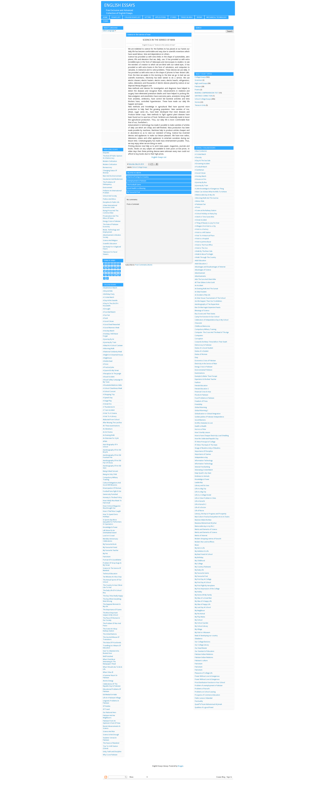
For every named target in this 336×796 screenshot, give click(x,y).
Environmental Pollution (203, 370)
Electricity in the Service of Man (206, 364)
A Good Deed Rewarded (111, 324)
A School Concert (109, 391)
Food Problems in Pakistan (204, 398)
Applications (160, 17)
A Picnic (105, 364)
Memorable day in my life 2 (204, 526)
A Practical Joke (108, 367)
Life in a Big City (200, 489)
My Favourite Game (202, 573)
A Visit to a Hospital (202, 239)
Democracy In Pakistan (203, 345)
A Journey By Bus (201, 182)
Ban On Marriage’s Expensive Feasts (207, 307)
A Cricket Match (108, 297)
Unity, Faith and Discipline (112, 752)
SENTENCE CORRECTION (203, 96)
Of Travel (106, 709)
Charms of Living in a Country (138, 177)
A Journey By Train (109, 342)
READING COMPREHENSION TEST (207, 93)
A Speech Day (107, 398)
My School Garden (201, 623)
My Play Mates (200, 617)
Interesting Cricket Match (204, 470)
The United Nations (110, 634)
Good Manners (200, 420)
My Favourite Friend (110, 547)
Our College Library (202, 645)
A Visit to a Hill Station (203, 232)
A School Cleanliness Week (112, 388)
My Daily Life (199, 570)
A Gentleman (199, 170)
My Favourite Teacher (110, 550)
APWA (105, 441)
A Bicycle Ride (107, 291)
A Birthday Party (108, 294)
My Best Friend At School (203, 554)
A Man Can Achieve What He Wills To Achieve (211, 192)
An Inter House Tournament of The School (210, 298)
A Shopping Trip (109, 394)
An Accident (199, 285)
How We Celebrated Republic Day (206, 439)
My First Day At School (203, 582)
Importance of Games (203, 454)
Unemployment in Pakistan (136, 181)
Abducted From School (111, 420)
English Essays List (158, 157)
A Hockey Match (108, 331)
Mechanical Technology (216, 17)
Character (198, 323)
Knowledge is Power (202, 479)
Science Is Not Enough (111, 735)
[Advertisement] (186, 8)
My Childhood (200, 561)
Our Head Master (201, 648)
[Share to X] (154, 164)
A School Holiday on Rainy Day (206, 214)
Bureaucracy (107, 167)
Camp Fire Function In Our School (207, 317)
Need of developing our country (206, 636)
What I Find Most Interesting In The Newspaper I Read (109, 661)
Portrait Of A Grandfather (112, 560)
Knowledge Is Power (110, 527)
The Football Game (134, 185)
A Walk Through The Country (205, 257)
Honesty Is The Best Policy (112, 497)
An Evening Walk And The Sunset (206, 289)
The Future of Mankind (111, 743)
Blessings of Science (202, 311)
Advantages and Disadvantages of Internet (210, 267)
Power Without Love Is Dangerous (207, 676)
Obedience (198, 639)
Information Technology (204, 460)
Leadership (199, 482)
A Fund (105, 318)
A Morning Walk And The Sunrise (206, 198)
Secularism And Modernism (113, 179)
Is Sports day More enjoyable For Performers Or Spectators (112, 522)
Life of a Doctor (200, 507)
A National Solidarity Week (112, 352)
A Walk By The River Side (203, 251)
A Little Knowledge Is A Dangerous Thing (209, 189)
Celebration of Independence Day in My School (211, 320)
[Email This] (149, 164)
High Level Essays (201, 83)
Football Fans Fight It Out (112, 491)
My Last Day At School (203, 607)
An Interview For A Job (111, 438)
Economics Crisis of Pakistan (205, 361)
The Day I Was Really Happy (113, 596)
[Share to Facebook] (157, 164)
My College (199, 564)
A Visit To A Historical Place (204, 236)
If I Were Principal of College (205, 442)
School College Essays (139, 167)
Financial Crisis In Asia (203, 392)
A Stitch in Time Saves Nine (204, 217)
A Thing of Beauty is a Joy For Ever (207, 223)
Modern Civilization (110, 161)
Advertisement (200, 273)
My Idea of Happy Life (202, 604)
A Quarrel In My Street (111, 370)
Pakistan (198, 86)
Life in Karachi (200, 501)
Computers (199, 335)
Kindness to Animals (202, 476)
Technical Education (110, 574)
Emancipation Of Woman (112, 488)
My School (198, 620)
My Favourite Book (109, 544)
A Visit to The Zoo (201, 248)
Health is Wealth (200, 426)
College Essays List (133, 17)
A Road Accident (108, 377)
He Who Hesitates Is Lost (204, 423)
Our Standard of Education (204, 651)
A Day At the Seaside (110, 300)
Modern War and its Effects (204, 542)
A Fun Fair (106, 315)
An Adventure (107, 429)
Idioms (199, 17)
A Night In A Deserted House (113, 355)
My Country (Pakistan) (203, 567)
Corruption (199, 339)
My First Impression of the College (207, 589)
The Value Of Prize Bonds (112, 643)
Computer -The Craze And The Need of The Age (212, 332)
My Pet (105, 553)
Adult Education (200, 260)
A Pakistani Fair (200, 204)
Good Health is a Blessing (136, 188)
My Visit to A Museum (202, 632)
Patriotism (107, 557)
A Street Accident (201, 220)
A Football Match (201, 167)
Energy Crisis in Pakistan (111, 221)
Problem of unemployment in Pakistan (208, 685)
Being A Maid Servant (110, 471)
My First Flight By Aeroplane (205, 586)
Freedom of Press (201, 401)
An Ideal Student (200, 292)
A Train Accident (109, 410)
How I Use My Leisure (202, 432)
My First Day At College (203, 579)
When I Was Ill (108, 672)
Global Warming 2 (201, 410)
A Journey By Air (108, 339)
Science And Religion (110, 240)
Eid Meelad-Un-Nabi (110, 695)
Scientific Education (110, 244)
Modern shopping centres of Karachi (208, 539)
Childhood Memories (202, 326)
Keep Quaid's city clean (203, 473)
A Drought (106, 309)
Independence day (201, 457)
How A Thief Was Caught (112, 511)
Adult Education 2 (201, 264)
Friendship (198, 404)
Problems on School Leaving (205, 692)
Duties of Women (201, 354)
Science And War (109, 731)
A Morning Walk (108, 348)
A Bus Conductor (201, 151)
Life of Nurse (199, 511)
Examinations (200, 373)
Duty (196, 357)
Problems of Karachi (202, 689)
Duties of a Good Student (204, 348)
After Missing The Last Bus (112, 423)
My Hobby (198, 592)
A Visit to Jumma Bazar (203, 242)
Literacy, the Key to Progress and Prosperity (210, 514)
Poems (105, 21)
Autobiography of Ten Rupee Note (207, 304)
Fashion (198, 382)
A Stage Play (107, 401)
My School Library (201, 626)
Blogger (180, 766)
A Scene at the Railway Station (205, 210)
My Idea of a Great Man (203, 598)
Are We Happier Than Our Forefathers (208, 301)
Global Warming (201, 407)
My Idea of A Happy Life (203, 601)
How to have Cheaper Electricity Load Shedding (212, 436)
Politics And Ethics (109, 199)
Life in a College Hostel (203, 495)
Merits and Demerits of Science (206, 529)
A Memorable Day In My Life (205, 195)
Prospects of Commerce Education (207, 695)
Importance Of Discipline (204, 451)
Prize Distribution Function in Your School (210, 682)
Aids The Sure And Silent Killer (205, 279)
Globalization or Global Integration (207, 414)
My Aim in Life (200, 548)
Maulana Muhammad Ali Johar (206, 523)
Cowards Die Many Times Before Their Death (211, 342)
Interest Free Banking (202, 467)
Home (105, 17)
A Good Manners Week (111, 328)
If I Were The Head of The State (206, 445)
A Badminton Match (110, 288)
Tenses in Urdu (187, 17)
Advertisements (200, 276)
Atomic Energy (108, 681)
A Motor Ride (199, 201)
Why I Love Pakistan (110, 755)
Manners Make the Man (203, 520)
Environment (107, 187)
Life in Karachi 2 (200, 504)
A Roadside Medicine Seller (112, 385)
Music (197, 545)
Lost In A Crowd (108, 536)
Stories (173, 17)
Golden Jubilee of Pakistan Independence (209, 417)
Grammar (198, 80)
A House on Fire (200, 179)
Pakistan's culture (201, 661)
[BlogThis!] (152, 164)
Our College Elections (202, 642)
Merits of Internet (201, 535)
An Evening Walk (109, 435)
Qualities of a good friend (204, 707)
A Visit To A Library (109, 416)
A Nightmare (107, 358)
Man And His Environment (112, 176)
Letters (148, 17)
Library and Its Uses (202, 485)
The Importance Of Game (112, 610)
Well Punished (108, 656)
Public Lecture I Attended (203, 698)
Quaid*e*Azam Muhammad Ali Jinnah (208, 704)
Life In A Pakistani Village (112, 698)
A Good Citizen (108, 321)
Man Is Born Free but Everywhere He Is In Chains (212, 517)
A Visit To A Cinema (110, 413)
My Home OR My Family (203, 595)
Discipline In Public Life (111, 202)
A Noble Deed (107, 361)
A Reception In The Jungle (112, 374)
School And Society (110, 196)
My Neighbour (200, 610)
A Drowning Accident (202, 164)
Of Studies (106, 706)
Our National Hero (109, 712)
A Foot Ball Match (109, 312)
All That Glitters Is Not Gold (205, 282)
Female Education (201, 386)
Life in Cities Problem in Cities (205, 498)
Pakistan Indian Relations (204, 654)
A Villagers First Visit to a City (205, 226)
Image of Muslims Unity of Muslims (207, 448)
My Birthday (199, 557)
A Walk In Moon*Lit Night (204, 254)
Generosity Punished (110, 494)
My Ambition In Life (202, 551)
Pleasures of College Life (203, 673)
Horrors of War (200, 429)
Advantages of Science (203, 270)
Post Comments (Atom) (143, 265)
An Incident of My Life (202, 295)
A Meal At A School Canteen (113, 345)
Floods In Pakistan (201, 395)
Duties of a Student (201, 351)
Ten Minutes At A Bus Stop (112, 577)
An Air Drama (107, 432)
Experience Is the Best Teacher (205, 379)
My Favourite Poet (133, 192)
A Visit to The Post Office (203, 245)
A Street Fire (107, 404)
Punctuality (199, 701)
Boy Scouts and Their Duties (205, 314)
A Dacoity (198, 157)
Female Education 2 (202, 389)
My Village (198, 629)
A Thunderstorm (109, 407)
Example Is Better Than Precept (206, 376)
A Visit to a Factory (201, 229)
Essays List (116, 17)
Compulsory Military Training (205, 329)
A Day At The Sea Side (202, 161)
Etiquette (106, 153)
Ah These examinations (111, 426)
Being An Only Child (110, 474)
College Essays (200, 77)
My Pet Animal (200, 614)
